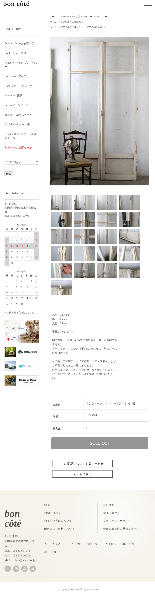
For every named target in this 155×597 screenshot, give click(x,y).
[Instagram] (16, 568)
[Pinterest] (24, 568)
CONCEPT (74, 544)
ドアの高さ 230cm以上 (71, 22)
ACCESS (110, 544)
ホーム (53, 16)
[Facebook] (8, 568)
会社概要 (108, 505)
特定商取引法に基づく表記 (119, 528)
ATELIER (50, 552)
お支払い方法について (58, 520)
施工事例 (128, 544)
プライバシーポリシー (117, 520)
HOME (48, 505)
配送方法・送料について (59, 528)
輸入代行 (93, 544)
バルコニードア (104, 16)
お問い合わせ (52, 513)
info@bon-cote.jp (25, 560)
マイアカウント (113, 513)
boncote (74, 589)
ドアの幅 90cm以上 (96, 27)
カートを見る (52, 544)
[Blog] (32, 568)
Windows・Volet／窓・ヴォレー (76, 16)
